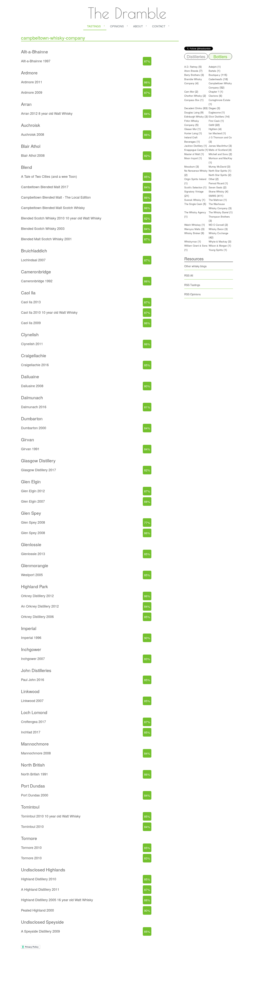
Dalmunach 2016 (33, 406)
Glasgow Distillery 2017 (38, 469)
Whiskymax (190, 241)
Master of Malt (192, 154)
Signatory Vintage (193, 191)
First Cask (214, 121)
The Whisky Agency (195, 212)
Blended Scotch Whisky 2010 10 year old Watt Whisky (61, 218)
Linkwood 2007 (32, 700)
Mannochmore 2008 (36, 753)
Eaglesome (215, 112)
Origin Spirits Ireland (195, 179)
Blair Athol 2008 (33, 155)
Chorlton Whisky (193, 95)
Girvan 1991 (30, 448)
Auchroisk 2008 (32, 134)
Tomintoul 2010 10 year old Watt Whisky (51, 816)
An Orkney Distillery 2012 (40, 606)
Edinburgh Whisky (194, 116)
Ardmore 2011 (31, 81)
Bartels (212, 71)
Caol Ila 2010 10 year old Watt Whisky (49, 312)
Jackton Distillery (193, 145)
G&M (211, 125)
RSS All (188, 275)
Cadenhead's (215, 79)
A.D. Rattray (191, 66)
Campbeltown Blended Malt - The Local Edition (56, 197)
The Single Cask (193, 204)
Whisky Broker (192, 233)
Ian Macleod (215, 133)
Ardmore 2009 (31, 92)
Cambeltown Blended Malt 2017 (44, 186)
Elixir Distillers (216, 116)
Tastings (94, 26)
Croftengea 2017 (33, 721)
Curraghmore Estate (219, 100)
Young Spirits (216, 250)
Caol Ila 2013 (31, 301)
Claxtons (213, 95)
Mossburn (189, 166)
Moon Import (191, 158)
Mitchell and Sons (218, 154)
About (138, 26)
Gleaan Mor (190, 129)
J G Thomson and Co (220, 137)
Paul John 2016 (32, 679)
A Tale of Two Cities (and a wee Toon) (49, 176)
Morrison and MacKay (220, 158)
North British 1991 (34, 774)
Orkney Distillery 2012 (37, 595)
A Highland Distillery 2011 (40, 889)
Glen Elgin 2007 (33, 501)
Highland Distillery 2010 (38, 878)
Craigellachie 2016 (35, 364)
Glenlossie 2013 (33, 553)
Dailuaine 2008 (32, 385)
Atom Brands (191, 71)
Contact (158, 26)
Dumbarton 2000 (33, 427)
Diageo (212, 108)
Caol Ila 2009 (31, 322)
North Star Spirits (218, 170)
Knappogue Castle (194, 150)
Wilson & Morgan (218, 245)
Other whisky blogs (195, 266)
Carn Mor (189, 91)
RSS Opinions (192, 294)
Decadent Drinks (193, 108)
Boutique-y (214, 75)
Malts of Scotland (218, 150)
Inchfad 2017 (30, 731)
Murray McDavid (217, 166)
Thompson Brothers (219, 216)
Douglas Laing (192, 112)
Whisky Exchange (218, 233)
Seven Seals (215, 187)
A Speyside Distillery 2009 (40, 931)
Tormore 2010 (31, 847)
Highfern (213, 129)
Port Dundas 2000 (34, 795)
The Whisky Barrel (219, 212)
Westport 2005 (32, 574)
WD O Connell (216, 224)
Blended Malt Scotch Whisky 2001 (46, 238)
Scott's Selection (193, 187)
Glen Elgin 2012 (33, 490)
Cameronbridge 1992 (36, 280)
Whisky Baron (216, 229)
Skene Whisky (216, 191)
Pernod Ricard (216, 183)
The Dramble (127, 13)
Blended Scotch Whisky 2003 (43, 228)
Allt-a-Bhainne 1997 (35, 60)
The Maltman (216, 200)
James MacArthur (218, 145)
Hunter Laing (191, 133)
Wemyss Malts (192, 229)
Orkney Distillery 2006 (37, 616)
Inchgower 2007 (33, 658)
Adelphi (213, 66)
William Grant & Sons (196, 245)
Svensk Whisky (192, 200)
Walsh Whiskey (192, 224)
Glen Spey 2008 (33, 522)
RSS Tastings (192, 285)
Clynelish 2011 (32, 343)
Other (212, 179)
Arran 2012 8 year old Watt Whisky (47, 113)
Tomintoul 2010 (32, 826)
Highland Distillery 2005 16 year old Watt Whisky (57, 899)
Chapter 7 (214, 91)
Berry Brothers (192, 75)
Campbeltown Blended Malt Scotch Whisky (53, 207)
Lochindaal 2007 (33, 259)
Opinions (117, 26)
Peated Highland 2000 (37, 910)
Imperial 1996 (31, 637)
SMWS (212, 195)
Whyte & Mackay (218, 241)
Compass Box (192, 100)
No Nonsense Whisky (196, 170)
